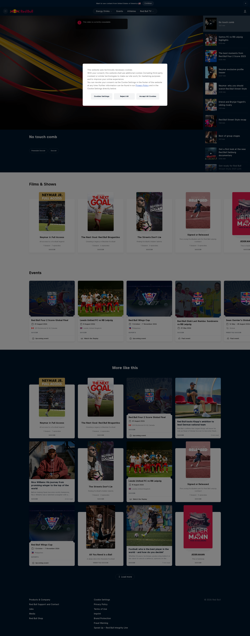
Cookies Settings (101, 96)
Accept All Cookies (147, 96)
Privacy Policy (142, 85)
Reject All (124, 96)
